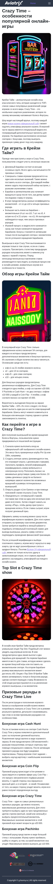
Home (33, 3)
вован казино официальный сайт (23, 123)
